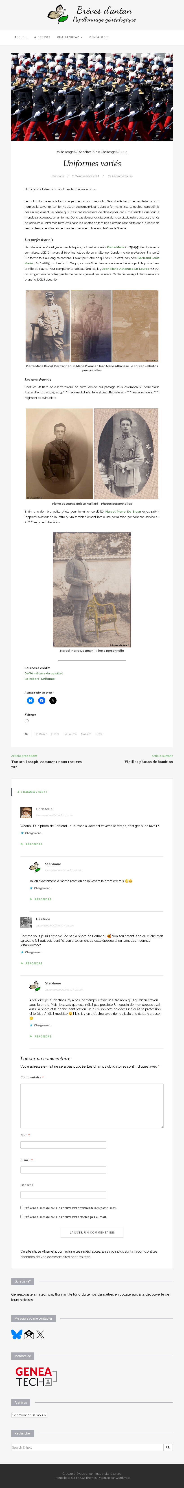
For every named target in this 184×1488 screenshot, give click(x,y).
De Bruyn (41, 734)
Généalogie (99, 37)
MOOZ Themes (86, 1477)
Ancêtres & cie (89, 152)
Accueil (21, 37)
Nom (25, 1135)
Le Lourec (70, 734)
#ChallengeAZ (67, 152)
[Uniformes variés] (92, 96)
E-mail (26, 1160)
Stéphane (58, 176)
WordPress (123, 1477)
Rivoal (99, 734)
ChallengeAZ (68, 37)
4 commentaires (122, 176)
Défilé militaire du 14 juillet (44, 673)
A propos (42, 37)
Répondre (34, 844)
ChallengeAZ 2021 (114, 152)
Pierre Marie (116, 247)
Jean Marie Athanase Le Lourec (125, 268)
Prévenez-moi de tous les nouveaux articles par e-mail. (65, 1217)
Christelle (44, 809)
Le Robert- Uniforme (40, 678)
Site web (26, 1185)
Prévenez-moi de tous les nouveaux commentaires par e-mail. (70, 1208)
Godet (55, 734)
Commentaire (32, 1077)
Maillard (86, 734)
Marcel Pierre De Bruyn (123, 511)
